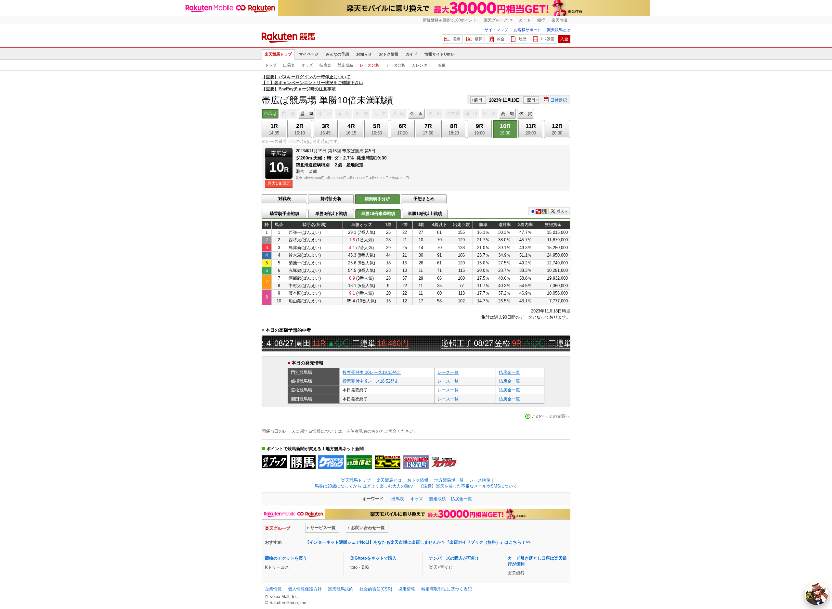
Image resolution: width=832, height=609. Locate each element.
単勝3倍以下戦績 (331, 213)
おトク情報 (388, 54)
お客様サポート (527, 30)
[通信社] (359, 462)
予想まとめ (424, 198)
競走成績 (345, 65)
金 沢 (416, 113)
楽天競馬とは (558, 30)
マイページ (308, 54)
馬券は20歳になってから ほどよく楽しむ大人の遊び (364, 486)
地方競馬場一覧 (449, 480)
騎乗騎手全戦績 (284, 213)
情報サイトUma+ (439, 54)
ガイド (411, 54)
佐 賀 (525, 113)
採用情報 (406, 589)
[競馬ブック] (274, 462)
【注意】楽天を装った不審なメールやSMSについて (468, 486)
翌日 (531, 99)
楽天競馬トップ (278, 54)
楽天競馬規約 (340, 589)
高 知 (507, 113)
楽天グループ (496, 20)
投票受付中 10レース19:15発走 (372, 372)
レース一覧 (448, 372)
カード (525, 20)
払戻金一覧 (509, 372)
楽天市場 (559, 20)
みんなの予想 (337, 54)
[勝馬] (303, 462)
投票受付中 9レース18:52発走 (371, 381)
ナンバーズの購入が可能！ (454, 558)
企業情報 (273, 589)
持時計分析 (331, 198)
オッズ (307, 65)
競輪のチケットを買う (286, 558)
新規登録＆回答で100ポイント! (450, 20)
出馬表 (289, 65)
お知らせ (364, 54)
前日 (478, 99)
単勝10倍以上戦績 (425, 213)
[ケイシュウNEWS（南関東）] (331, 462)
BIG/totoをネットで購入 (373, 558)
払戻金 (325, 65)
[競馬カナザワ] (444, 462)
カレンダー (421, 65)
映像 (442, 65)
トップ (271, 65)
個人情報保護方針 (305, 589)
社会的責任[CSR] (375, 589)
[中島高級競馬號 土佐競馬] (416, 462)
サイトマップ (496, 30)
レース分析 (369, 65)
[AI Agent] (816, 593)
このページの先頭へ (551, 416)
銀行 (541, 20)
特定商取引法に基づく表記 (446, 589)
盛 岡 (306, 113)
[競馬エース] (387, 462)
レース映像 (479, 480)
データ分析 (395, 65)
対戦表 (284, 198)
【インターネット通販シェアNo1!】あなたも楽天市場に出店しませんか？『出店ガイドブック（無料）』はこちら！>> (418, 542)
